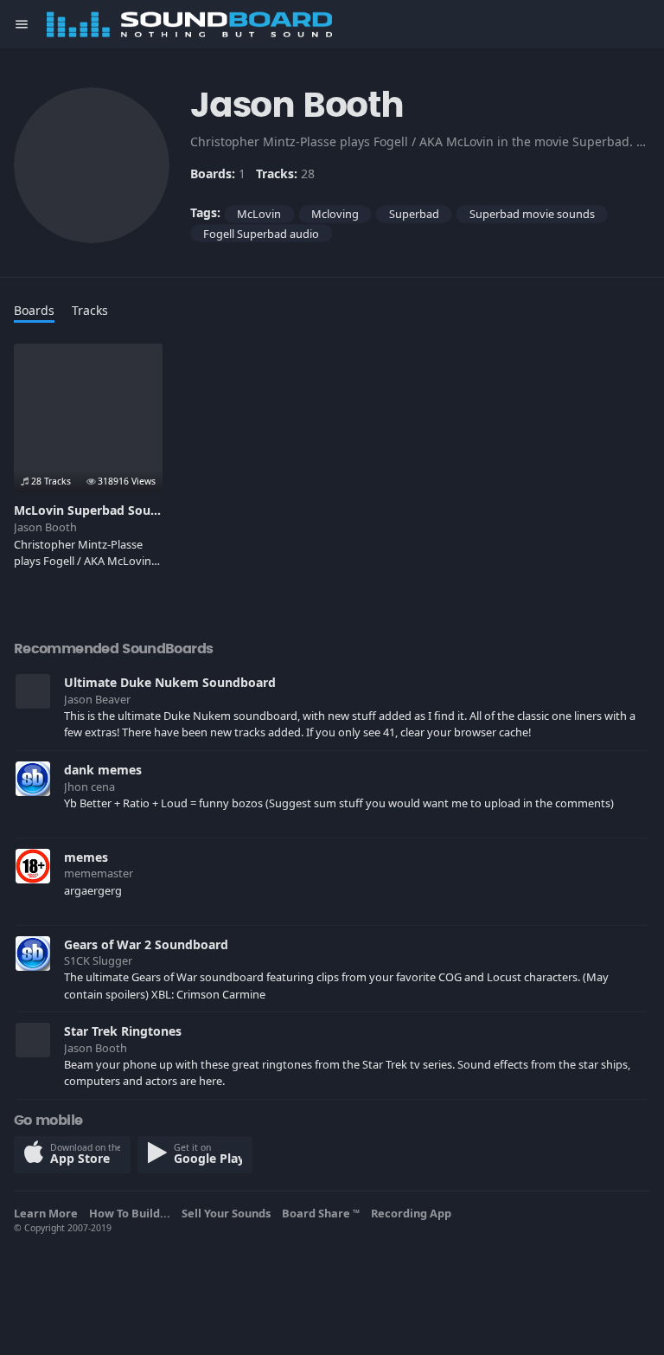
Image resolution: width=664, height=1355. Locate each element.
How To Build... (132, 1213)
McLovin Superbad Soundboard (107, 510)
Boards (34, 310)
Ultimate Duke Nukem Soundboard (170, 682)
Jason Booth (45, 527)
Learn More (48, 1213)
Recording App (413, 1213)
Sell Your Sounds (229, 1213)
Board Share (321, 1213)
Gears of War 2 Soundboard (146, 944)
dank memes (103, 769)
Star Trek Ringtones (123, 1031)
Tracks (90, 310)
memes (86, 857)
